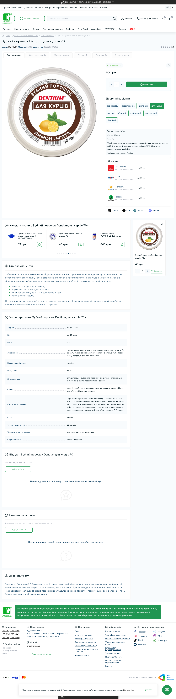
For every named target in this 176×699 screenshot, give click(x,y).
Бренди (122, 29)
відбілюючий (128, 105)
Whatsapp (162, 640)
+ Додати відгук (18, 469)
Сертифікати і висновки (116, 635)
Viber (159, 636)
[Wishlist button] (168, 65)
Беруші (36, 29)
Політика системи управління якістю (113, 661)
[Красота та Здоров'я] (7, 612)
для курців (157, 105)
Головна (7, 29)
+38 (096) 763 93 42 (10, 634)
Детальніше (128, 690)
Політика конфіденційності (117, 638)
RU (173, 7)
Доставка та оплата (33, 7)
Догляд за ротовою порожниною (25, 36)
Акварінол (96, 29)
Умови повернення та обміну (115, 643)
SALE (132, 29)
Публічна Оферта (113, 657)
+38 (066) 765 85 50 (10, 637)
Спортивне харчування (85, 642)
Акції (20, 7)
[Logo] (7, 18)
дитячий (143, 105)
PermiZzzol (83, 29)
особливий (135, 113)
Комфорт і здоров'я (84, 638)
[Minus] (111, 84)
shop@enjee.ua (33, 646)
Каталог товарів (112, 631)
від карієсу (112, 105)
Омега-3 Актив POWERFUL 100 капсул (111, 234)
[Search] (114, 18)
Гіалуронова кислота (53, 29)
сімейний (111, 120)
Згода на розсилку (113, 653)
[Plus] (121, 84)
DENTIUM (12, 47)
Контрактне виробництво (56, 7)
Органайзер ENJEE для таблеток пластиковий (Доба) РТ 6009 (30, 236)
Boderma (70, 29)
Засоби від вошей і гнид (86, 645)
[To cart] (39, 244)
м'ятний (122, 113)
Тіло (8, 36)
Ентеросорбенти (82, 655)
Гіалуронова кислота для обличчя (86, 650)
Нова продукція (21, 29)
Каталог (103, 7)
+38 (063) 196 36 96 (10, 630)
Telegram (161, 631)
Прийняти (148, 690)
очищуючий (151, 113)
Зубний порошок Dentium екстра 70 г (70, 234)
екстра (110, 113)
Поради (73, 7)
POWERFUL (110, 29)
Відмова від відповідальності (113, 648)
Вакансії (83, 7)
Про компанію (9, 7)
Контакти (93, 7)
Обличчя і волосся (83, 635)
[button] (57, 253)
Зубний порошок (47, 36)
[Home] (3, 36)
